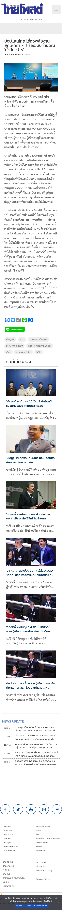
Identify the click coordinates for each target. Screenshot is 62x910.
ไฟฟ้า (38, 352)
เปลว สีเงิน (8, 830)
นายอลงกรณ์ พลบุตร (38, 339)
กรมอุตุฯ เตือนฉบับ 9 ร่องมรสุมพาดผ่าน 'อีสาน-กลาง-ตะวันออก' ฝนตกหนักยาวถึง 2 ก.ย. (35, 729)
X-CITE (6, 869)
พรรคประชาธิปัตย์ (23, 352)
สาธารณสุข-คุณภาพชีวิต (14, 877)
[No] (58, 902)
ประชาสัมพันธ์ (42, 842)
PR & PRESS (42, 862)
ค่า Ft (22, 339)
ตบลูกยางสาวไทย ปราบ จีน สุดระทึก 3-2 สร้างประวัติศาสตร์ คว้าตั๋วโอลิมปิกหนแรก (35, 762)
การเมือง (7, 826)
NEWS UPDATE (13, 721)
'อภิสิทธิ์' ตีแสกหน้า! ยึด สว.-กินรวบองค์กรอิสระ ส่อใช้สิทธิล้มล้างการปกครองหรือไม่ (28, 518)
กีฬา (38, 834)
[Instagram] (44, 809)
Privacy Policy (43, 878)
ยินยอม (19, 906)
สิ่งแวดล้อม (41, 850)
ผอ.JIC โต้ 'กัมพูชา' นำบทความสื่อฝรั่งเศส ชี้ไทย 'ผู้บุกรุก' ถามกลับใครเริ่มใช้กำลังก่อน (36, 754)
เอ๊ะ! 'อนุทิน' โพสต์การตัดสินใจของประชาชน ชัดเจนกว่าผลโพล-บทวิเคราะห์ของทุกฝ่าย (36, 737)
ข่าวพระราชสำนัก (11, 846)
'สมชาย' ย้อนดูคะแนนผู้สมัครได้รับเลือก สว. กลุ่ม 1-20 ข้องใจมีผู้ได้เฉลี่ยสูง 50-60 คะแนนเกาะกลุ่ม (36, 745)
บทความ (7, 838)
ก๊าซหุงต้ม (10, 339)
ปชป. (8, 352)
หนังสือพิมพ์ (9, 850)
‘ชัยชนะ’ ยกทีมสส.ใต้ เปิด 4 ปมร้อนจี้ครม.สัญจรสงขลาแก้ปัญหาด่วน (29, 403)
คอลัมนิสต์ (8, 834)
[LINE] (57, 809)
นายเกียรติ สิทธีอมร (14, 345)
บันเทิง (6, 882)
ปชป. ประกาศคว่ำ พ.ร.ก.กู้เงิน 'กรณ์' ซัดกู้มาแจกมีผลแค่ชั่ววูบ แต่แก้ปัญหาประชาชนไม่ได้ (30, 687)
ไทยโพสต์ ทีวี (9, 886)
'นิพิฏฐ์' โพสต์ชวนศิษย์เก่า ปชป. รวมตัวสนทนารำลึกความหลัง (30, 460)
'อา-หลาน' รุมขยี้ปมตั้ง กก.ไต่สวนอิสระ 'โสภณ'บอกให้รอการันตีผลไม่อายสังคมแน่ (29, 574)
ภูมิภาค (39, 846)
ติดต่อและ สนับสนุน (44, 870)
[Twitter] (18, 809)
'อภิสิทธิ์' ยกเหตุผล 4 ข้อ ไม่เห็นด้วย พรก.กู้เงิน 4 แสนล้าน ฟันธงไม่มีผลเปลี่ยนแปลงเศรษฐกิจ (28, 631)
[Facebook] (5, 809)
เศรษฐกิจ (8, 842)
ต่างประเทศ (8, 861)
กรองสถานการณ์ (43, 826)
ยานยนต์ (6, 873)
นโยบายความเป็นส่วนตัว (37, 906)
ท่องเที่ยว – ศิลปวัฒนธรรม (48, 838)
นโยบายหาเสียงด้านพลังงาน (39, 345)
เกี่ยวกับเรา (41, 866)
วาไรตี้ (38, 830)
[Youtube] (31, 809)
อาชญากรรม (8, 865)
